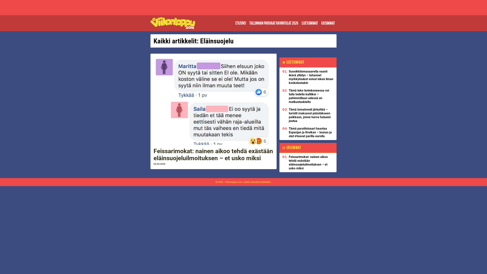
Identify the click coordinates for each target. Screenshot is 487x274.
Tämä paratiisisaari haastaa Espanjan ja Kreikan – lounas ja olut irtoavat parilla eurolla (310, 132)
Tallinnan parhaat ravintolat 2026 (273, 23)
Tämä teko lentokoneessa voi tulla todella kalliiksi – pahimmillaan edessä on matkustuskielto (309, 96)
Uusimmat (328, 23)
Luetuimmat (310, 23)
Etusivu (241, 23)
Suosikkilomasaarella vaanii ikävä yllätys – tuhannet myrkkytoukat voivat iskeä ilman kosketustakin (311, 77)
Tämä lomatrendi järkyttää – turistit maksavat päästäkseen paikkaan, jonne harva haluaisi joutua (310, 115)
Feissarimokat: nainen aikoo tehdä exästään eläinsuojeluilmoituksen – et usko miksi (213, 154)
